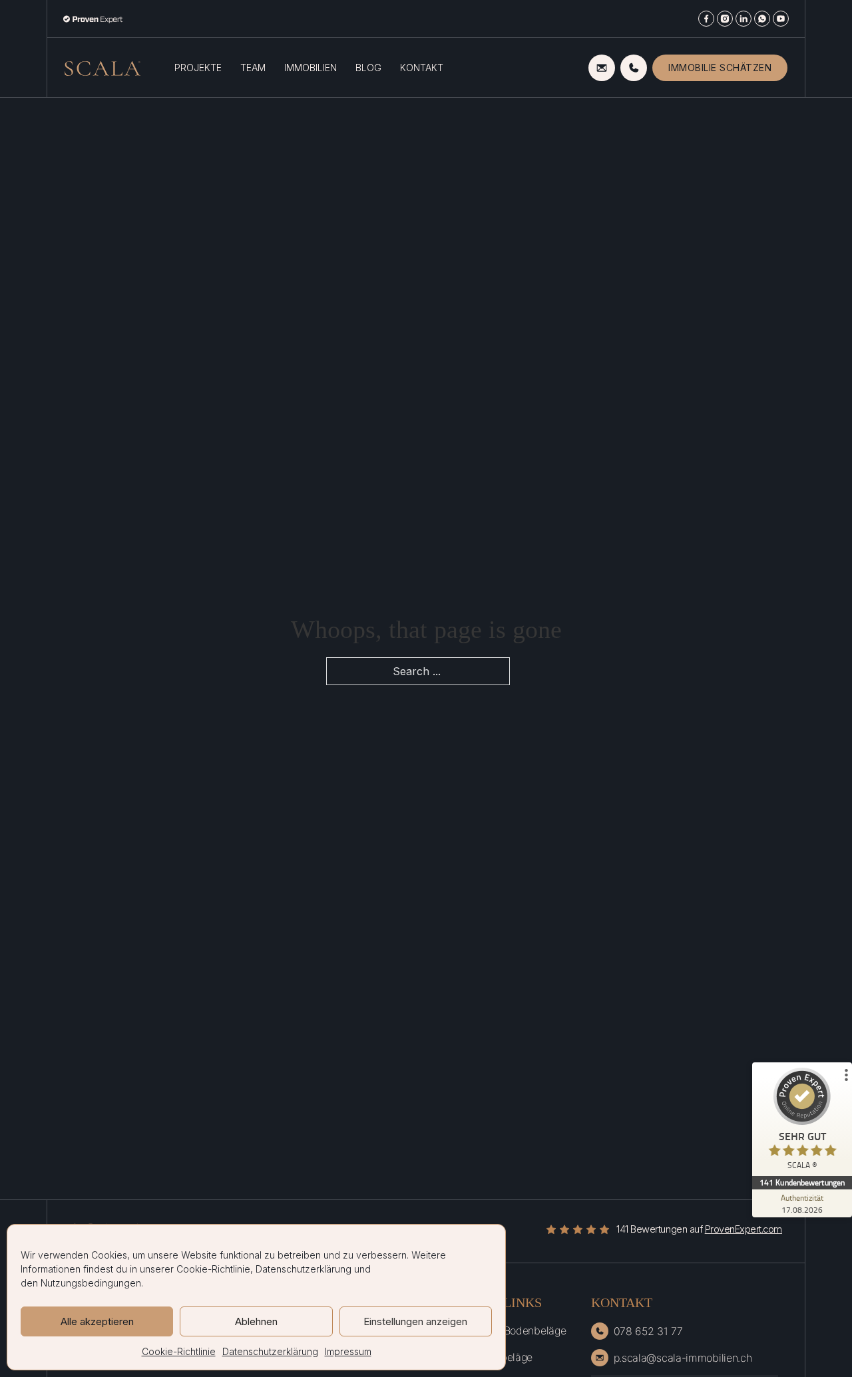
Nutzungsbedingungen (91, 1283)
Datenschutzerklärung (303, 1269)
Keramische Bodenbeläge (506, 1330)
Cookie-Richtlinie (213, 1269)
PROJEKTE (198, 68)
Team (253, 68)
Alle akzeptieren (97, 1321)
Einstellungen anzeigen (415, 1321)
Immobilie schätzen (719, 67)
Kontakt (421, 68)
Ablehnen (256, 1321)
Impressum (348, 1351)
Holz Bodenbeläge (489, 1357)
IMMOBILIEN (310, 68)
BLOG (368, 68)
